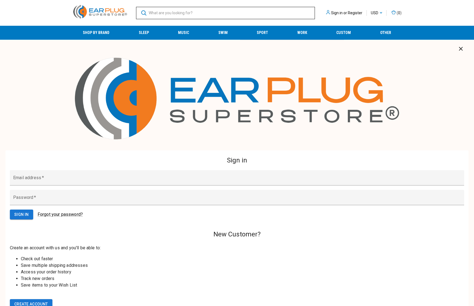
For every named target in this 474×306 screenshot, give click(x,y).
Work (302, 32)
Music (183, 32)
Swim (223, 32)
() (399, 13)
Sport (262, 32)
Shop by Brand (96, 32)
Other (385, 32)
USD (375, 13)
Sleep (144, 32)
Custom (343, 32)
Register (355, 13)
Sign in (337, 13)
